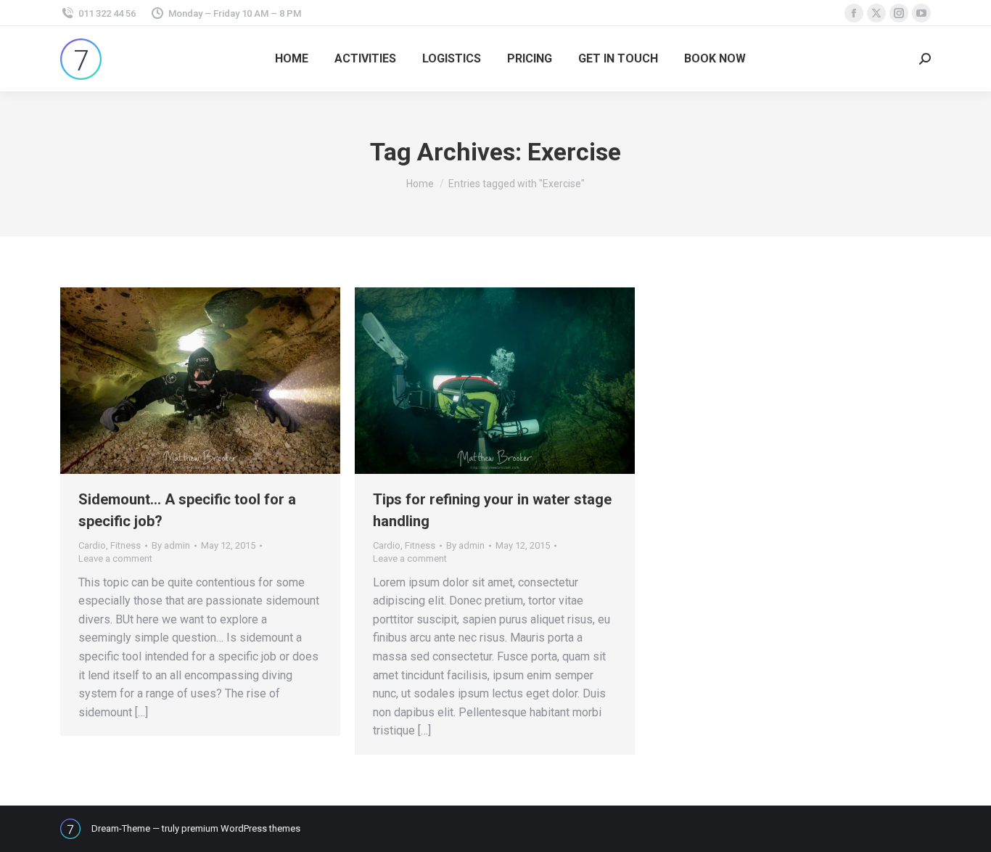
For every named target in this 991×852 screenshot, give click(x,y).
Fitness (125, 545)
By (171, 545)
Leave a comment (115, 558)
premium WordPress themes (240, 828)
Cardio (92, 545)
